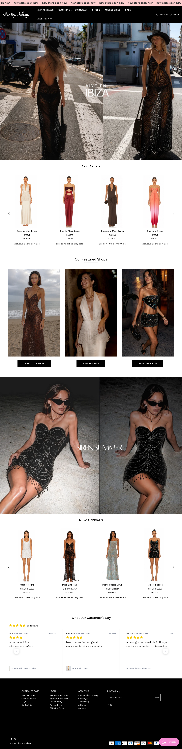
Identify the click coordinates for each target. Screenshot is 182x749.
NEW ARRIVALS (91, 520)
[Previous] (9, 213)
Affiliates (82, 705)
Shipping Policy (57, 708)
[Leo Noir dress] (155, 555)
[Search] (157, 14)
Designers (43, 19)
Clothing (64, 10)
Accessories (113, 10)
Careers (82, 708)
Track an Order (28, 695)
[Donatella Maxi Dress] (112, 201)
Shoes (96, 10)
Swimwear (81, 10)
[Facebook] (107, 705)
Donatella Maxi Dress (112, 231)
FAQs (23, 702)
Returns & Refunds (59, 695)
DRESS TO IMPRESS (34, 363)
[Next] (173, 213)
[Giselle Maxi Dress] (69, 201)
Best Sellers (91, 166)
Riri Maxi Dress (155, 231)
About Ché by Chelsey (88, 695)
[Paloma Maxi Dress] (27, 201)
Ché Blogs (83, 698)
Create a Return (28, 698)
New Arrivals (45, 10)
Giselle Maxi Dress (69, 231)
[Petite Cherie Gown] (112, 555)
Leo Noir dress (155, 584)
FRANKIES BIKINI (148, 363)
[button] (16, 651)
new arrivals (91, 363)
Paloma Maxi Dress (27, 231)
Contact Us (26, 705)
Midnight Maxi (69, 584)
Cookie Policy (56, 702)
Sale (128, 10)
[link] (31, 668)
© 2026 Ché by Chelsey (20, 743)
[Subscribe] (156, 697)
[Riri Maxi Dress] (155, 201)
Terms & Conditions (59, 698)
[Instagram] (111, 705)
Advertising (83, 702)
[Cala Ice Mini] (27, 555)
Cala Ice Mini (27, 584)
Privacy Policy (56, 705)
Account (164, 14)
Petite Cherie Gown (112, 584)
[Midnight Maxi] (69, 555)
